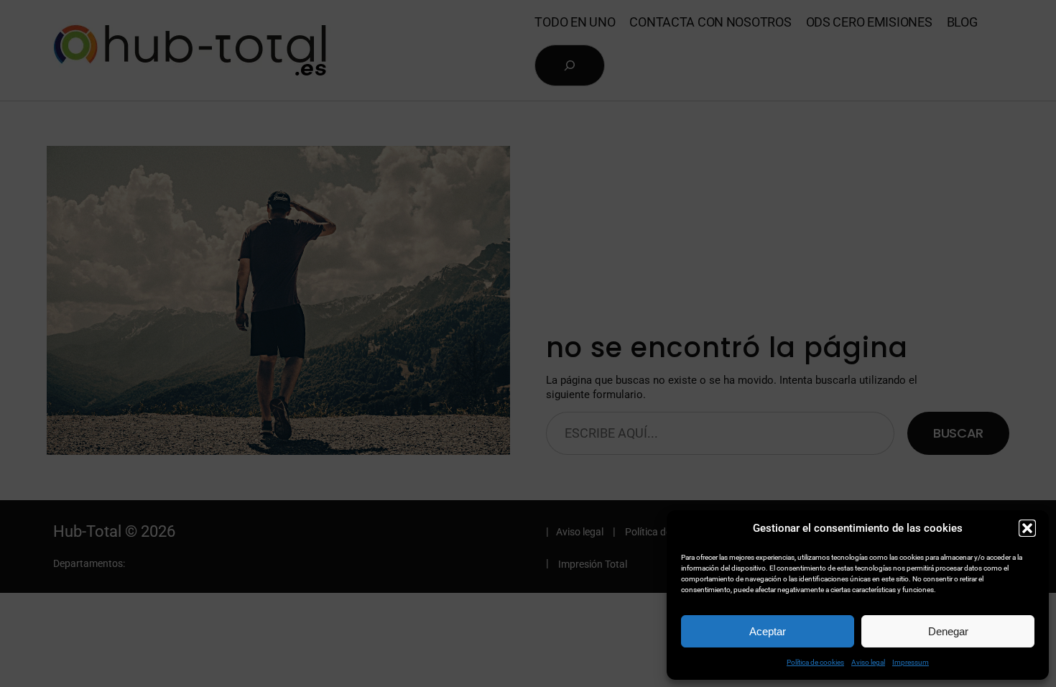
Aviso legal (868, 662)
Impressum (910, 662)
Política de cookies (815, 662)
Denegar (948, 631)
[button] (1027, 528)
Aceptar (767, 631)
